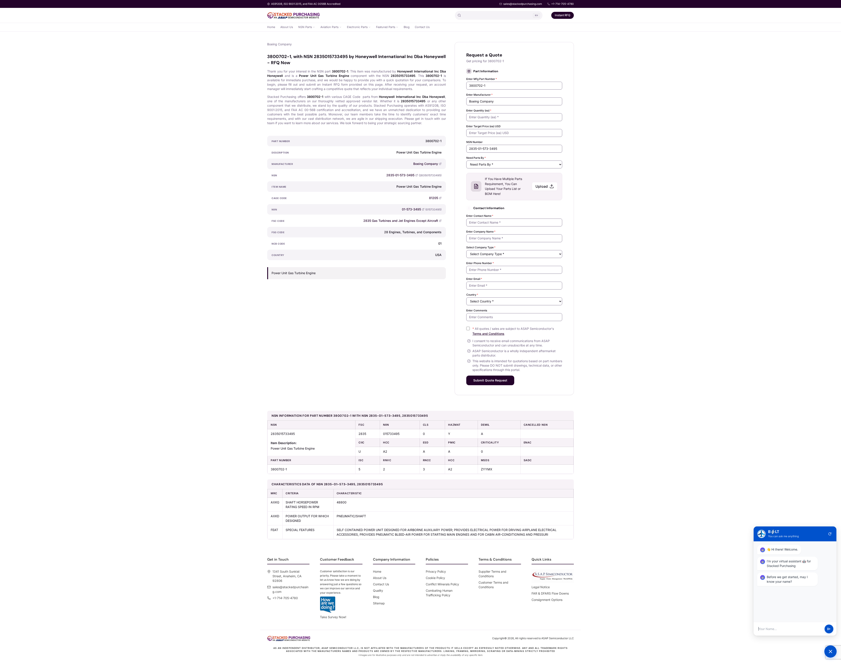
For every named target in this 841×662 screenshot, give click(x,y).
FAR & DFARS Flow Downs (550, 593)
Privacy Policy (436, 571)
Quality (378, 590)
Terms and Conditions (488, 333)
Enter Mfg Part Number (481, 79)
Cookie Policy (435, 578)
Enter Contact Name (479, 215)
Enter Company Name (480, 231)
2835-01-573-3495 (400, 175)
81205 (433, 198)
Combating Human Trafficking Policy (439, 593)
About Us (286, 27)
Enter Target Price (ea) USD (483, 126)
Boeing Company (425, 164)
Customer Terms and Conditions (493, 585)
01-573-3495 (411, 209)
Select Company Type (480, 247)
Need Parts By (476, 157)
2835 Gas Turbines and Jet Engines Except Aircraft (400, 220)
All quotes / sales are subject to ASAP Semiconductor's (513, 331)
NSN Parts (305, 27)
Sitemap (379, 603)
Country (472, 294)
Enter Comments (476, 310)
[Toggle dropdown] (314, 27)
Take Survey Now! (333, 617)
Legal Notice (541, 587)
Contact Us (422, 27)
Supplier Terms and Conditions (492, 574)
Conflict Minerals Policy (442, 584)
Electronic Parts (357, 27)
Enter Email (474, 279)
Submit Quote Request (490, 380)
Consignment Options (547, 600)
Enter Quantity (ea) (478, 110)
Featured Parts (385, 27)
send (829, 629)
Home (271, 27)
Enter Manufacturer (479, 94)
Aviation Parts (329, 27)
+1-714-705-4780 (562, 3)
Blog (407, 27)
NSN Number (474, 142)
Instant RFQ (562, 15)
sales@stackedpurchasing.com (522, 3)
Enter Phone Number (480, 263)
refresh (830, 534)
